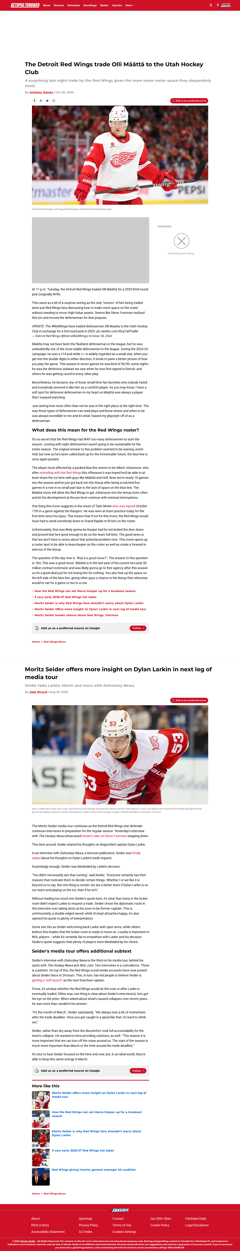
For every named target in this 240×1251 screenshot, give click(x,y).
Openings (85, 1218)
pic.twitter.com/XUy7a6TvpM (117, 331)
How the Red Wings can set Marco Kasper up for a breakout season (85, 591)
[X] (210, 5)
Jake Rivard (38, 692)
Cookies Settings (124, 1232)
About (35, 1218)
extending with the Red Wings (60, 473)
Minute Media (27, 1241)
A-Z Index (85, 1232)
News (46, 5)
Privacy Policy (88, 1225)
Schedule (74, 5)
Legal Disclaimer (197, 1225)
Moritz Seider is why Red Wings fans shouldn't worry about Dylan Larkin (89, 603)
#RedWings (60, 326)
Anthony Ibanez (41, 92)
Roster (104, 5)
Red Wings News (55, 641)
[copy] (53, 100)
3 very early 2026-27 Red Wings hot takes (65, 597)
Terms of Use (121, 1225)
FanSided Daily (195, 1218)
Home (36, 641)
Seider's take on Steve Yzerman (104, 836)
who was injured (123, 506)
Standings (90, 5)
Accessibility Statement (48, 1232)
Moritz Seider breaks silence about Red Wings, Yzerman (76, 615)
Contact (118, 1218)
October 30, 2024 (100, 336)
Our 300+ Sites (160, 1218)
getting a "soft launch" (47, 980)
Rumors (59, 5)
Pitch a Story (40, 1225)
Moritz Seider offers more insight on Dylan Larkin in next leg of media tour (90, 609)
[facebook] (218, 5)
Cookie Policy (159, 1225)
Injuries (117, 5)
